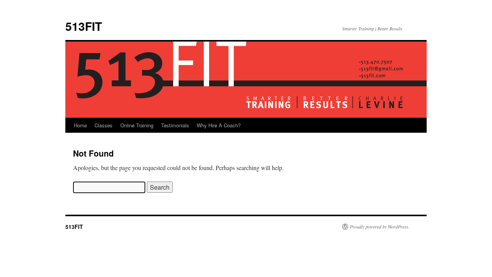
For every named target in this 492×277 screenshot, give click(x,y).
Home (80, 125)
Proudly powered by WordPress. (379, 227)
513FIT (83, 26)
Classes (104, 125)
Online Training (136, 125)
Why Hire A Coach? (219, 125)
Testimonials (175, 125)
